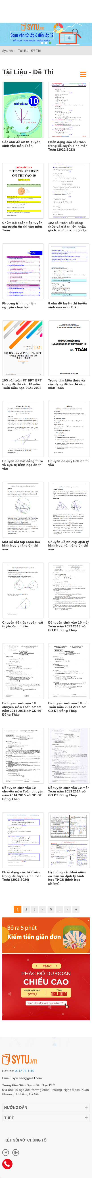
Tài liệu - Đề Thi (27, 72)
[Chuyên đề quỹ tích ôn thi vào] (69, 429)
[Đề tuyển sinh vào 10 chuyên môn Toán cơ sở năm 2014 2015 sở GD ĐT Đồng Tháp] (23, 671)
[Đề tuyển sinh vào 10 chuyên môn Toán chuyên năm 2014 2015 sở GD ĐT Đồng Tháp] (23, 755)
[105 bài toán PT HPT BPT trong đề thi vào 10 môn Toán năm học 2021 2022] (23, 348)
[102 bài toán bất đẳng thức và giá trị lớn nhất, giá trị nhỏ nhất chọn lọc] (69, 190)
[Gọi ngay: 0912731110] (9, 1165)
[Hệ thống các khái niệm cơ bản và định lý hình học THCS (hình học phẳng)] (69, 840)
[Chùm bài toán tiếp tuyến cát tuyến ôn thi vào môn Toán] (23, 190)
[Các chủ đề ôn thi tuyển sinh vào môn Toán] (23, 109)
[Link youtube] (15, 1152)
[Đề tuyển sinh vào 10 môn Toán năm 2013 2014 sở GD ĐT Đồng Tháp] (69, 755)
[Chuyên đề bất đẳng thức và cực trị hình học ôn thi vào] (23, 429)
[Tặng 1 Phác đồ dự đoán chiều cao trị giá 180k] (46, 1019)
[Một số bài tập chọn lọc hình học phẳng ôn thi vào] (23, 509)
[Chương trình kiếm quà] (46, 952)
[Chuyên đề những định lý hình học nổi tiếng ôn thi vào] (69, 509)
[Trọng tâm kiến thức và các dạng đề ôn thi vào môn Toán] (69, 348)
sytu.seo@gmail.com (27, 1078)
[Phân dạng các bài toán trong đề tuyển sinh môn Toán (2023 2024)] (23, 840)
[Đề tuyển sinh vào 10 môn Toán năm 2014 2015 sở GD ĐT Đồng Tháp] (69, 671)
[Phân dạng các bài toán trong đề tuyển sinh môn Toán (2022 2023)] (69, 109)
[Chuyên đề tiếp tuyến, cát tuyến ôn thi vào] (23, 590)
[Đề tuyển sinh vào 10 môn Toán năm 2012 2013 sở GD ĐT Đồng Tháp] (69, 590)
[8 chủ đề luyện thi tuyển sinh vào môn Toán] (69, 271)
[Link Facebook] (5, 1152)
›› (76, 909)
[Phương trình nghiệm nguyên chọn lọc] (23, 271)
